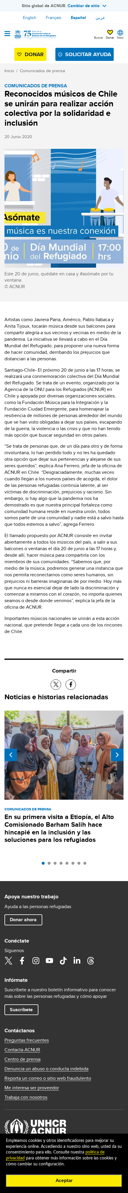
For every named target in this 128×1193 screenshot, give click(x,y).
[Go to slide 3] (57, 865)
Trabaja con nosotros (25, 1097)
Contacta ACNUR (22, 1050)
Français (53, 17)
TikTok (63, 961)
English (29, 17)
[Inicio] (35, 34)
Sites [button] (120, 37)
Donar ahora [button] (23, 919)
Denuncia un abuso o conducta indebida (46, 1069)
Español (78, 17)
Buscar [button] (98, 37)
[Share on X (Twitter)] (56, 684)
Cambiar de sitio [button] (83, 6)
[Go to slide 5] (68, 865)
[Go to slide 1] (45, 865)
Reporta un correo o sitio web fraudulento (47, 1078)
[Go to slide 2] (51, 865)
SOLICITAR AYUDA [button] (88, 54)
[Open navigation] (7, 34)
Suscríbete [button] (21, 1009)
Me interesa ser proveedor (31, 1088)
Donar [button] (110, 37)
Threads (90, 961)
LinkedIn (77, 961)
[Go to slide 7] (80, 865)
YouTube (49, 961)
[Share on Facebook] (70, 684)
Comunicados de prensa (42, 71)
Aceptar (64, 1180)
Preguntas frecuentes (26, 1040)
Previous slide (10, 755)
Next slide (117, 755)
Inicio (9, 71)
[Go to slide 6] (74, 865)
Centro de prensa (22, 1059)
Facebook (22, 961)
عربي (100, 17)
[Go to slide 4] (62, 865)
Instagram (36, 961)
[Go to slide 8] (86, 865)
